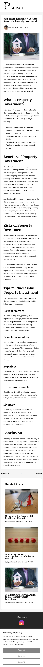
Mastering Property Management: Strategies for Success (20, 556)
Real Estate (19, 521)
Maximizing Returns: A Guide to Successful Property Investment (20, 597)
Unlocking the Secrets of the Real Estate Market (20, 517)
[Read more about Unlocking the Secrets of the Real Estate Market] (21, 501)
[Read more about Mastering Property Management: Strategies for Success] (21, 539)
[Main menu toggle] (37, 5)
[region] (21, 648)
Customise (21, 656)
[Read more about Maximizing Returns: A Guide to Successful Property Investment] (21, 580)
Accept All (21, 650)
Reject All (21, 662)
